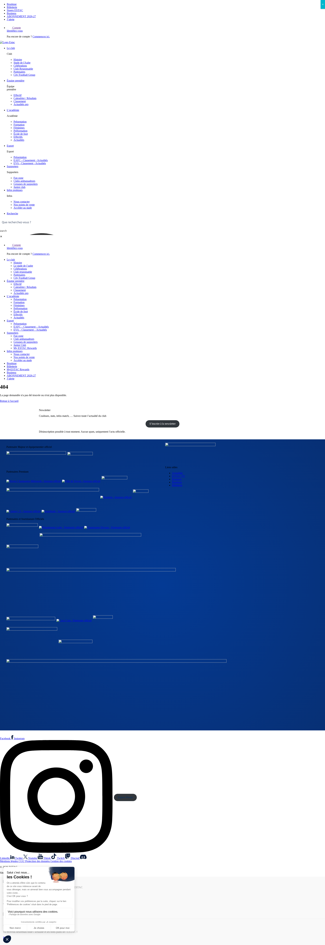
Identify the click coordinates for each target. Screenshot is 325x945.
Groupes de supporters (26, 184)
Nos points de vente (24, 204)
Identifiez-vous (15, 30)
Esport (10, 145)
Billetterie (12, 7)
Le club (11, 48)
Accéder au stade (23, 207)
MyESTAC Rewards (18, 369)
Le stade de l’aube (23, 265)
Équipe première (15, 80)
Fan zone (18, 177)
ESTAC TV (178, 476)
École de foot (21, 133)
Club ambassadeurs (24, 338)
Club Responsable (23, 68)
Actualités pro (21, 104)
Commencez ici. (41, 36)
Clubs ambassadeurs (24, 181)
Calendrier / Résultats (25, 98)
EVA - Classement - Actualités (30, 163)
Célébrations (20, 65)
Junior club (19, 187)
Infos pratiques (15, 190)
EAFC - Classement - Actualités (31, 160)
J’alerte (10, 19)
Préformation (20, 130)
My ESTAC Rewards (25, 348)
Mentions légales (9, 861)
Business (11, 13)
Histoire (18, 59)
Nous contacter (22, 201)
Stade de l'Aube (22, 62)
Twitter (19, 858)
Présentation (20, 121)
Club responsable (23, 271)
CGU (22, 861)
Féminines (19, 127)
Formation (19, 124)
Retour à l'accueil (9, 401)
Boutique (12, 4)
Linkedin (5, 858)
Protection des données (37, 861)
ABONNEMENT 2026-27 (21, 16)
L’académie (13, 110)
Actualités (19, 139)
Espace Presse (125, 797)
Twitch (61, 858)
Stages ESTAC (15, 10)
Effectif (17, 95)
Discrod (75, 858)
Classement (20, 101)
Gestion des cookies (61, 861)
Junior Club (20, 345)
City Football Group (24, 74)
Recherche (12, 213)
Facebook (5, 738)
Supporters (12, 166)
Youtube (33, 858)
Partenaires (19, 71)
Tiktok (47, 858)
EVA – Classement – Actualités (30, 329)
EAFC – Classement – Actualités (31, 326)
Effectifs (18, 136)
